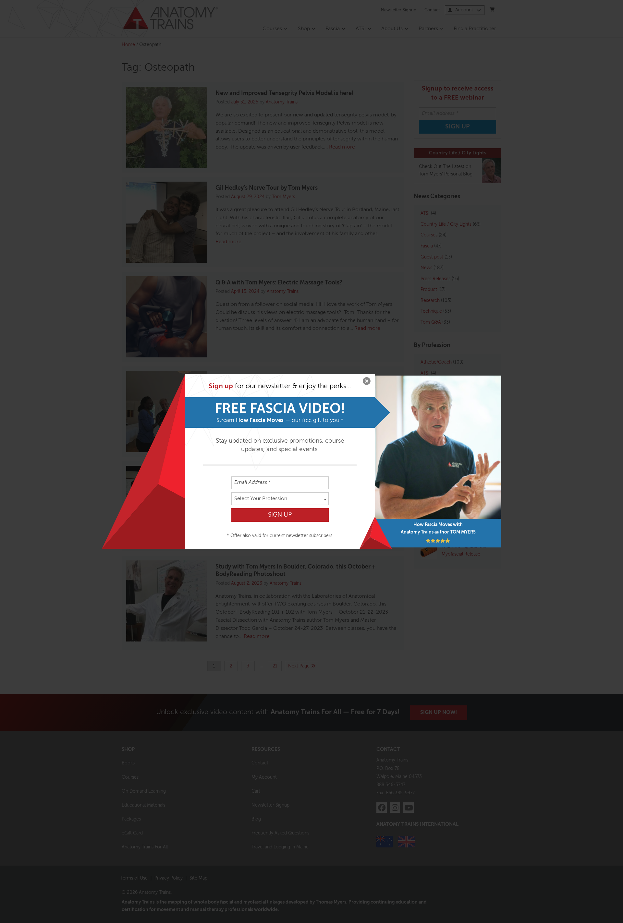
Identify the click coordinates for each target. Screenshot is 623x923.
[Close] (366, 382)
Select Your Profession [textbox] (260, 498)
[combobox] (280, 498)
